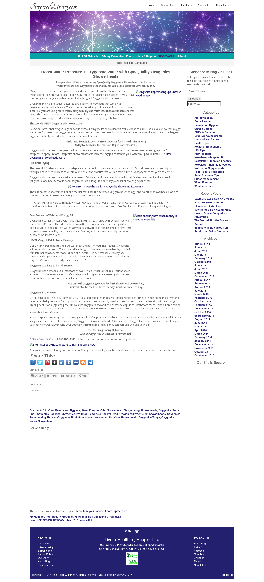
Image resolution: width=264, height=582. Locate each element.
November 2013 (203, 348)
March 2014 (201, 333)
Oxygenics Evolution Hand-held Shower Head (90, 414)
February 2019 (203, 258)
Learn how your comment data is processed (101, 511)
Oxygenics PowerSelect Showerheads (142, 414)
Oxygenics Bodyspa (48, 414)
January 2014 (202, 341)
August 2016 (202, 287)
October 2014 (202, 312)
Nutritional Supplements (209, 168)
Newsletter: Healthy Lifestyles (212, 164)
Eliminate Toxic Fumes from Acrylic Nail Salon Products (211, 229)
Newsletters (200, 565)
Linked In (199, 558)
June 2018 (200, 269)
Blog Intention (125, 62)
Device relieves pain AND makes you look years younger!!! (214, 200)
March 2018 (201, 272)
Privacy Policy (45, 547)
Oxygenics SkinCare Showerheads (116, 417)
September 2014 (204, 315)
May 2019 (200, 254)
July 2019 (200, 247)
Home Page (44, 561)
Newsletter (186, 5)
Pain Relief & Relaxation (209, 171)
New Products (203, 153)
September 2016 (204, 283)
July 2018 (200, 265)
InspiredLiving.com (53, 6)
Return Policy (45, 554)
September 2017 (204, 276)
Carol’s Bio (141, 62)
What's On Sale (203, 186)
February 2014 (203, 337)
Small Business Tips (206, 175)
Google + (199, 554)
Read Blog (200, 543)
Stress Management (206, 179)
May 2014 (200, 326)
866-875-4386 (166, 56)
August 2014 (202, 319)
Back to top (226, 574)
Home (152, 5)
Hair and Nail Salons (206, 139)
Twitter (198, 547)
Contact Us (204, 5)
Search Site (167, 5)
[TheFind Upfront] (132, 558)
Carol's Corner (203, 128)
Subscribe (194, 99)
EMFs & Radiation (205, 132)
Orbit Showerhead (111, 410)
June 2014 (200, 323)
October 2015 (202, 301)
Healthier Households (207, 146)
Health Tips (201, 143)
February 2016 (203, 297)
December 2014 (203, 308)
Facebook (199, 550)
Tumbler (198, 561)
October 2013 (202, 351)
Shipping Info (45, 550)
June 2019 (200, 251)
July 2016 (200, 290)
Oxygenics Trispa (149, 417)
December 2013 (203, 344)
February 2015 (203, 305)
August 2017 (202, 279)
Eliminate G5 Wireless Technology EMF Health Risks (212, 207)
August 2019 (202, 244)
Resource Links (46, 565)
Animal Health (203, 121)
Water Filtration (91, 410)
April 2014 (200, 330)
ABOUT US (45, 538)
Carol (52, 410)
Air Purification (203, 118)
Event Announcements (208, 136)
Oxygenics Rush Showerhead (75, 417)
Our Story (43, 558)
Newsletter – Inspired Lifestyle (213, 161)
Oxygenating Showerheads (140, 410)
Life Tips (199, 150)
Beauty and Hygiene (67, 410)
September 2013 (204, 355)
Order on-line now (40, 339)
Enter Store (222, 5)
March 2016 (201, 294)
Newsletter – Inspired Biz (209, 157)
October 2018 (202, 262)
